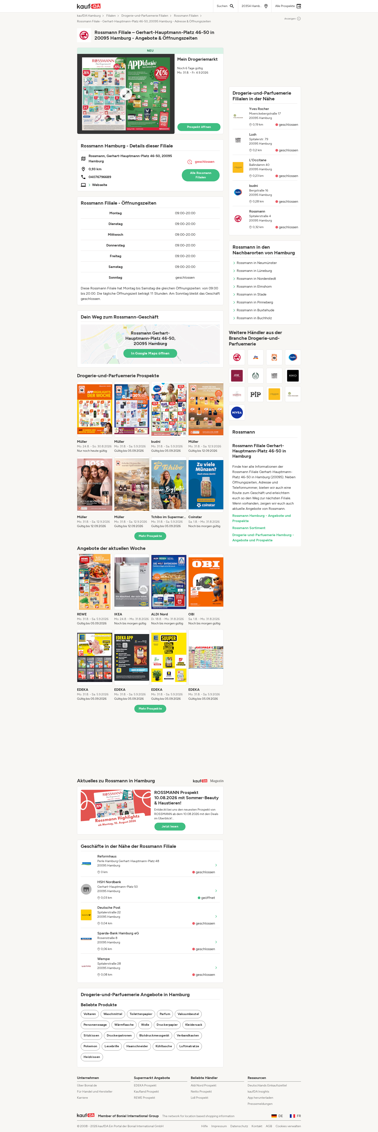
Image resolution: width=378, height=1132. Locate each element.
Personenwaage (95, 1025)
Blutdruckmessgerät (154, 1035)
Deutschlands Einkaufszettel (267, 1085)
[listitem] (94, 417)
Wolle (145, 1025)
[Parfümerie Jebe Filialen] (237, 376)
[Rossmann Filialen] (237, 357)
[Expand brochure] (126, 94)
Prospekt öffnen (199, 127)
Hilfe (204, 1126)
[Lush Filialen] (274, 376)
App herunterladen (260, 1098)
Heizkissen (92, 1057)
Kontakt (257, 1126)
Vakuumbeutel (188, 1014)
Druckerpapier (167, 1025)
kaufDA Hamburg (89, 15)
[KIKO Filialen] (293, 376)
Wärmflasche (124, 1025)
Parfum (165, 1014)
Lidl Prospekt (199, 1098)
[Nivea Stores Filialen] (237, 412)
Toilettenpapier (141, 1014)
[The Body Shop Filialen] (256, 376)
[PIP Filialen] (256, 394)
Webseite (99, 185)
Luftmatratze (189, 1046)
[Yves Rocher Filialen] (293, 394)
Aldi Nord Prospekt (203, 1085)
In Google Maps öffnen (150, 353)
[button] (150, 91)
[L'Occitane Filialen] (274, 394)
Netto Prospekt (201, 1091)
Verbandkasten (188, 1035)
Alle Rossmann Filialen (201, 175)
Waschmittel (112, 1014)
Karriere (82, 1098)
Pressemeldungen (260, 1104)
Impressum (219, 1126)
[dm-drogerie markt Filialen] (256, 357)
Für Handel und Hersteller (94, 1091)
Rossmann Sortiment (248, 528)
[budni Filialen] (293, 357)
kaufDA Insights (258, 1091)
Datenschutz (239, 1126)
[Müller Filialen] (274, 357)
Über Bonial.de (87, 1085)
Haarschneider (137, 1046)
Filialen (111, 15)
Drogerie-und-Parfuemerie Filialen (144, 15)
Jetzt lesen (170, 826)
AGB (269, 1126)
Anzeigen (290, 18)
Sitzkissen (91, 1035)
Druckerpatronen (119, 1035)
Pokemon (90, 1046)
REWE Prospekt (144, 1098)
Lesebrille (112, 1046)
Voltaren (90, 1014)
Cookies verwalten (288, 1126)
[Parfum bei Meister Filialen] (237, 394)
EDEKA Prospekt (145, 1085)
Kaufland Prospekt (146, 1091)
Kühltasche (164, 1046)
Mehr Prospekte (150, 536)
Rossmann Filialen (186, 15)
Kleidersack (194, 1025)
